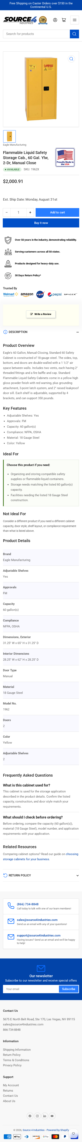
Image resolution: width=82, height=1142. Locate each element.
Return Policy (11, 1055)
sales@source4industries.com (23, 1024)
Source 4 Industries (34, 1130)
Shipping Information (17, 1049)
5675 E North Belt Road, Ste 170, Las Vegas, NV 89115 (39, 1019)
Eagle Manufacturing (14, 144)
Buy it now (41, 223)
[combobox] (41, 34)
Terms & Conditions (16, 1060)
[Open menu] (74, 20)
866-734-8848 (11, 1030)
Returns (8, 1090)
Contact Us (10, 1096)
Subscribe (68, 989)
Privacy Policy (12, 1065)
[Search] (74, 34)
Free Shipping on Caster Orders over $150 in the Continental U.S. (41, 5)
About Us (9, 1101)
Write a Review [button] (42, 314)
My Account (11, 1085)
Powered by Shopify (58, 1130)
